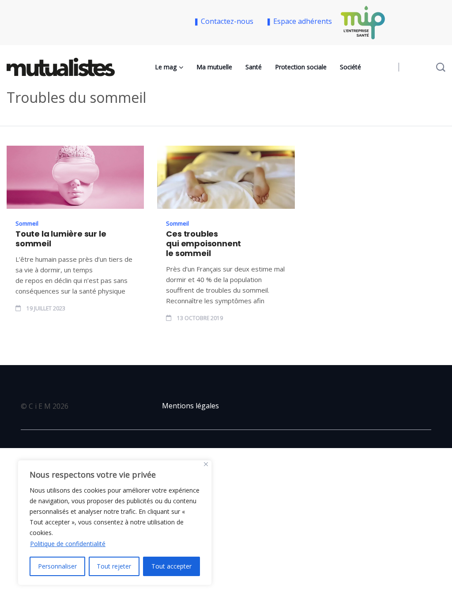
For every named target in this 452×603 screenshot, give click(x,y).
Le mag (166, 67)
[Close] (206, 464)
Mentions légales (190, 406)
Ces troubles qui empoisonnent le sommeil (203, 243)
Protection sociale (301, 67)
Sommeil (26, 223)
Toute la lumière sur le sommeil (60, 239)
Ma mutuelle (214, 67)
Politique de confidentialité (67, 543)
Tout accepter (171, 566)
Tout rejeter (114, 566)
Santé (253, 67)
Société (350, 67)
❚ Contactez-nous (225, 21)
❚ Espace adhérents (299, 21)
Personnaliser (57, 566)
